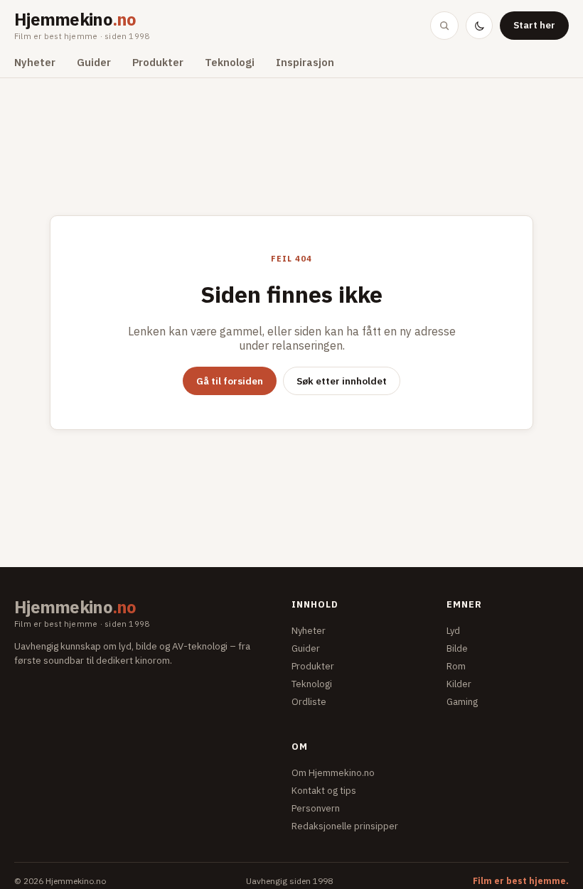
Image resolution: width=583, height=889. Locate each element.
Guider (94, 62)
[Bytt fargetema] (479, 25)
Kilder (458, 684)
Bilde (457, 648)
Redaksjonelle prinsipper (345, 826)
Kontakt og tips (324, 791)
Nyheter (34, 62)
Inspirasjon (305, 62)
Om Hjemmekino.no (333, 773)
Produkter (157, 62)
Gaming (462, 702)
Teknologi (230, 62)
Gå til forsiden (229, 381)
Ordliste (309, 702)
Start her (534, 24)
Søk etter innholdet (341, 381)
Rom (456, 666)
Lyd (453, 631)
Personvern (316, 808)
